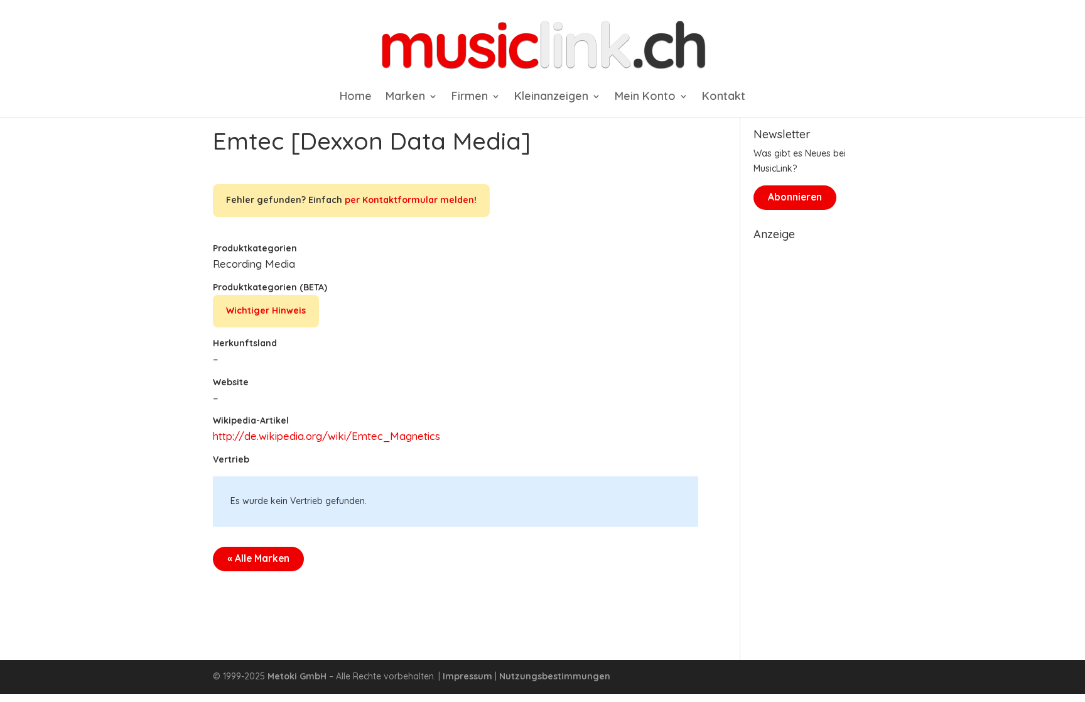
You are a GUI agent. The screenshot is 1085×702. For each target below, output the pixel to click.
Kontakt (723, 97)
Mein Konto (645, 97)
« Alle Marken (258, 558)
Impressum (467, 676)
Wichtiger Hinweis (266, 310)
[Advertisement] (812, 434)
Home (356, 97)
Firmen (469, 97)
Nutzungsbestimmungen (554, 676)
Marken (405, 97)
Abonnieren (795, 197)
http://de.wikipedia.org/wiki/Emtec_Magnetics (326, 435)
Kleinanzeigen (551, 97)
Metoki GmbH (297, 676)
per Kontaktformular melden (409, 200)
